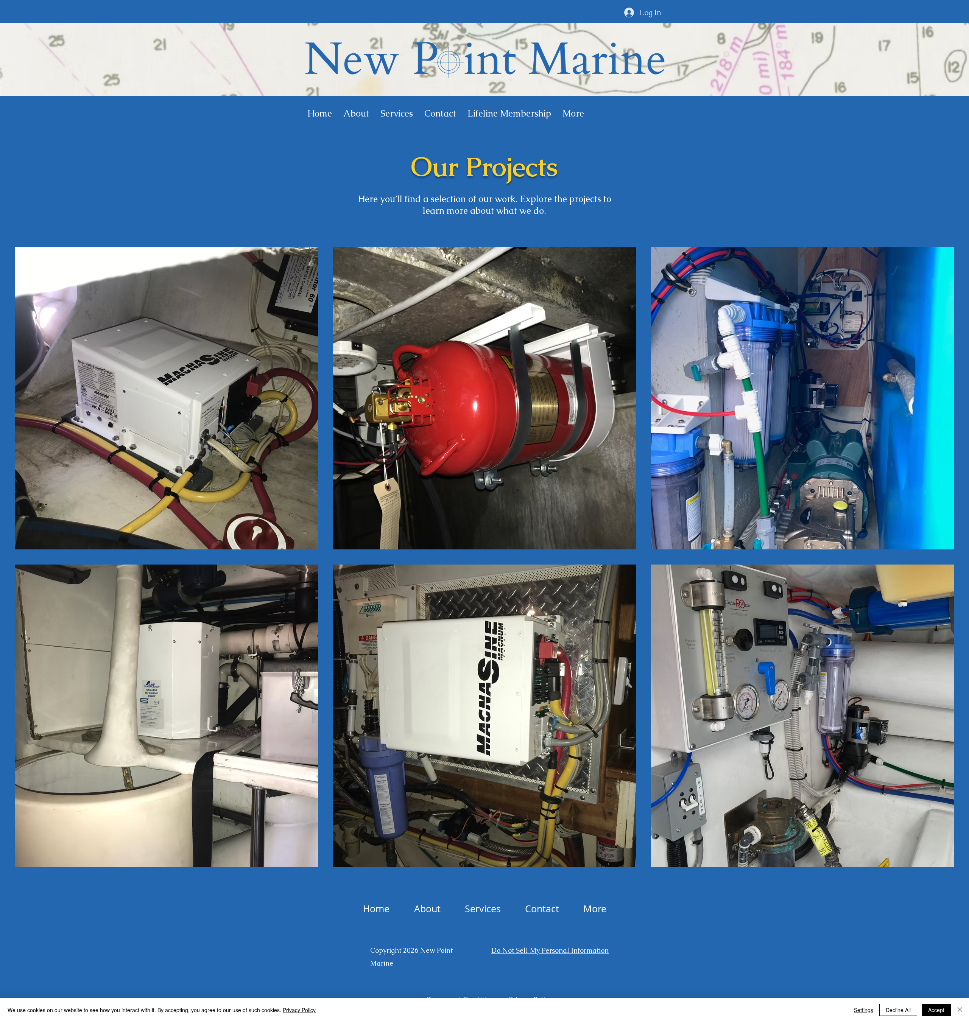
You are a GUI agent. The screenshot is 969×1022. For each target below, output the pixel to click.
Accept (936, 1010)
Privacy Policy (299, 1010)
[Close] (959, 1010)
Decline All (898, 1010)
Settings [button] (863, 1010)
